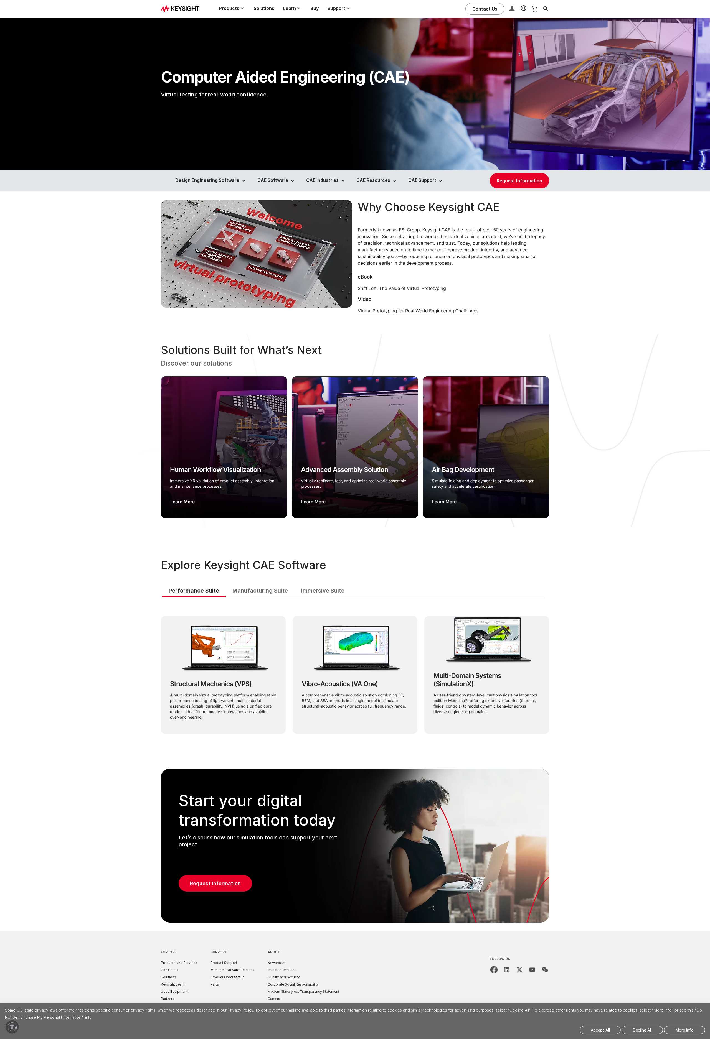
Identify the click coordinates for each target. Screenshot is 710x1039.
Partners (167, 999)
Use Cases (169, 970)
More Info (685, 1030)
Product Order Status (227, 977)
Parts (215, 984)
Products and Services (179, 963)
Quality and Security (284, 977)
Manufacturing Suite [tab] (260, 590)
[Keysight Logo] (182, 9)
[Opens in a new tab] (494, 970)
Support (219, 952)
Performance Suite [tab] (194, 590)
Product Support (224, 963)
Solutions (264, 8)
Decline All (642, 1030)
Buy (314, 8)
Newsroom (276, 963)
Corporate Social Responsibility (293, 984)
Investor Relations (282, 970)
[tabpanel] (355, 674)
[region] (355, 430)
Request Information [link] (519, 180)
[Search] (545, 9)
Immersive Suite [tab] (322, 590)
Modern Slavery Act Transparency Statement (303, 991)
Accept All (600, 1030)
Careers (274, 999)
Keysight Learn (173, 984)
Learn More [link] (182, 501)
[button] (512, 9)
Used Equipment (174, 991)
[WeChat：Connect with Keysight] (545, 970)
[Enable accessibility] (12, 1026)
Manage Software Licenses (232, 970)
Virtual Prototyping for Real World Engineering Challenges (418, 310)
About (274, 952)
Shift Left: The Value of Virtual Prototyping (402, 288)
